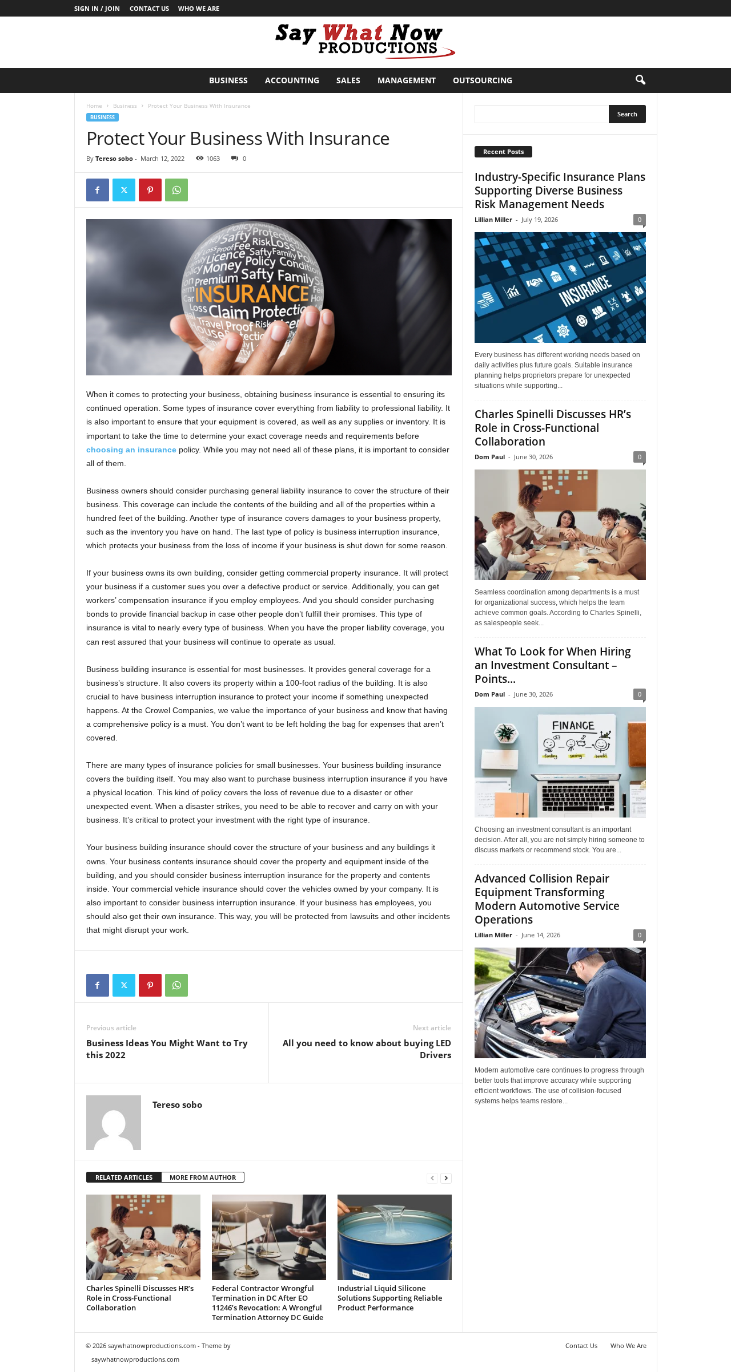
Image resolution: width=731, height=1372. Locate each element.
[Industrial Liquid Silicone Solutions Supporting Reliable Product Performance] (395, 1237)
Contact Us (149, 8)
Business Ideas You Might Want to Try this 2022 (167, 1049)
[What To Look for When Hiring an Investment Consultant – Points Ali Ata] (560, 762)
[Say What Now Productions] (365, 42)
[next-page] (446, 1178)
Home (94, 106)
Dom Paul (490, 456)
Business (228, 80)
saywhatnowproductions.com (135, 1359)
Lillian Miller (493, 219)
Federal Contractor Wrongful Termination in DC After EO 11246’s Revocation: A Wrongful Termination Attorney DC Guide (267, 1302)
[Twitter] (124, 190)
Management (406, 80)
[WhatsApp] (176, 190)
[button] (640, 80)
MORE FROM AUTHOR (203, 1177)
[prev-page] (432, 1178)
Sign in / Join (97, 8)
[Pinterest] (150, 190)
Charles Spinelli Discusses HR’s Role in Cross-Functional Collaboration (140, 1298)
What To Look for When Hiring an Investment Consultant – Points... (553, 665)
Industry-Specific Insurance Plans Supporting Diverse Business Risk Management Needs (560, 190)
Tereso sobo (114, 158)
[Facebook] (97, 190)
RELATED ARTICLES (123, 1177)
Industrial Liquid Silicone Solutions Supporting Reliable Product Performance (390, 1298)
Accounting (292, 80)
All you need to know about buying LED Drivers (367, 1049)
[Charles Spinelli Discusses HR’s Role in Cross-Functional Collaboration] (143, 1237)
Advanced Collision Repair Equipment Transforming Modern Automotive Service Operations (547, 899)
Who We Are (198, 8)
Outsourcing (482, 80)
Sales (348, 80)
